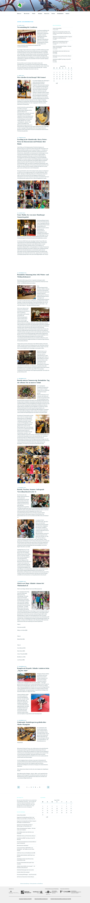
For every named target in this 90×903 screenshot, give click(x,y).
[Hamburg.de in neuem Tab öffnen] (38, 892)
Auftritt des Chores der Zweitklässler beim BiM (26, 852)
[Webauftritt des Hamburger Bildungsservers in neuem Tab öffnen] (26, 892)
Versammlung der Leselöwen (27, 27)
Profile (33, 13)
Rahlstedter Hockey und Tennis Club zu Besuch (62, 55)
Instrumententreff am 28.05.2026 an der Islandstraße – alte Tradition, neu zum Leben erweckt (25, 849)
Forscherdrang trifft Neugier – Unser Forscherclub (26, 874)
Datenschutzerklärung (24, 883)
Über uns (19, 13)
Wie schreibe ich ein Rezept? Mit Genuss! (31, 77)
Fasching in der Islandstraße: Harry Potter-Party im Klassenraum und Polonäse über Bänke (32, 142)
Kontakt (67, 13)
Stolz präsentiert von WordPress (36, 883)
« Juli (57, 83)
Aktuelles (40, 13)
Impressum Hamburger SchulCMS (25, 898)
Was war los (46, 13)
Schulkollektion (60, 13)
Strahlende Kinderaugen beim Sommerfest (25, 869)
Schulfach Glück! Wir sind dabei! (23, 872)
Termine (53, 13)
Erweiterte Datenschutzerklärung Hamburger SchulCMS (61, 898)
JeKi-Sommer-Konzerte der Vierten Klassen (25, 876)
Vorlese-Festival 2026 (57, 28)
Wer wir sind (26, 13)
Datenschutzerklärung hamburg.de (41, 898)
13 (62, 74)
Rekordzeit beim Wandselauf (22, 845)
